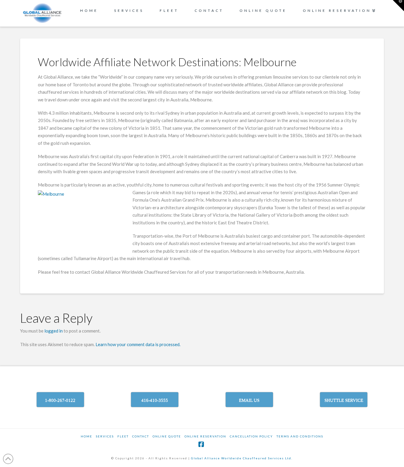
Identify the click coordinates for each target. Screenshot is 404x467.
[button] (398, 5)
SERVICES (105, 436)
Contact (140, 436)
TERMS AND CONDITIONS (300, 436)
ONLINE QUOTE (167, 436)
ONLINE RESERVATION (205, 436)
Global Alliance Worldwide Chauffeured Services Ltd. (242, 458)
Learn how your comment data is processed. (138, 344)
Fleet (123, 436)
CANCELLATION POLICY (251, 436)
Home (86, 436)
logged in (53, 330)
